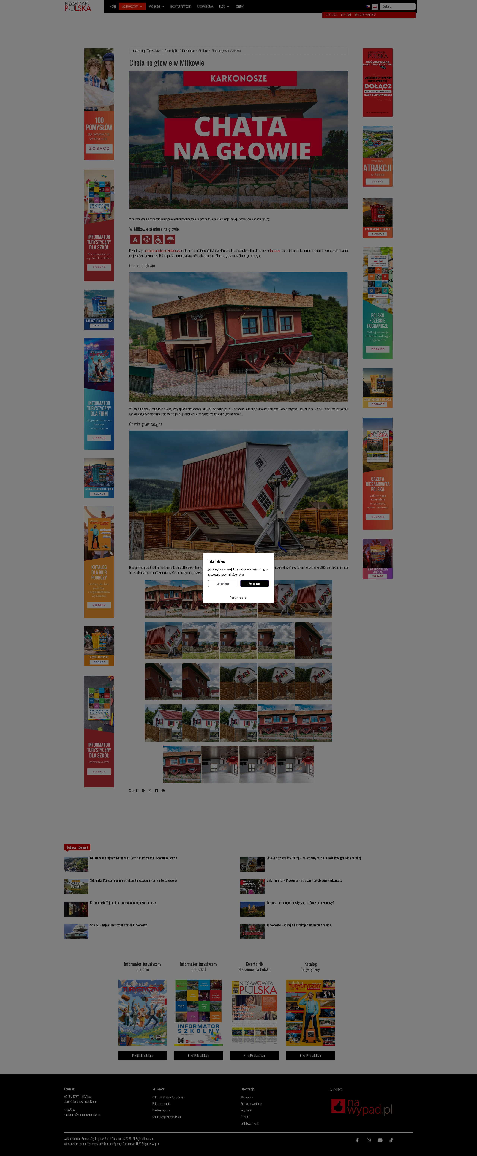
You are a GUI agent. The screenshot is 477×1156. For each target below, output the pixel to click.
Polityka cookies (238, 598)
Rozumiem (254, 583)
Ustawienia (223, 583)
